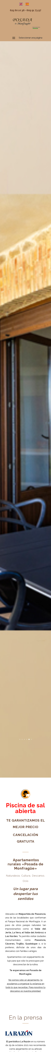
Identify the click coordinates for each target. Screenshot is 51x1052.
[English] (22, 4)
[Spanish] (29, 4)
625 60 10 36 (17, 10)
